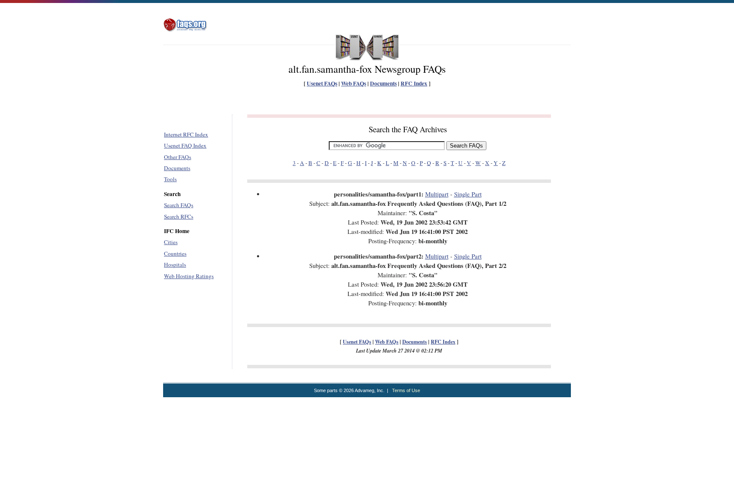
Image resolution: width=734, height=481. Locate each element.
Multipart (437, 194)
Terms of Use (406, 390)
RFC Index (414, 83)
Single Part (468, 194)
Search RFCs (178, 216)
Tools (170, 179)
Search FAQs (178, 205)
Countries (175, 253)
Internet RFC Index (186, 134)
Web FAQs (353, 83)
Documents (383, 83)
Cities (171, 242)
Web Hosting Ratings (189, 276)
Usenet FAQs (322, 83)
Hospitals (175, 264)
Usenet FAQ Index (185, 145)
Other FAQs (177, 157)
